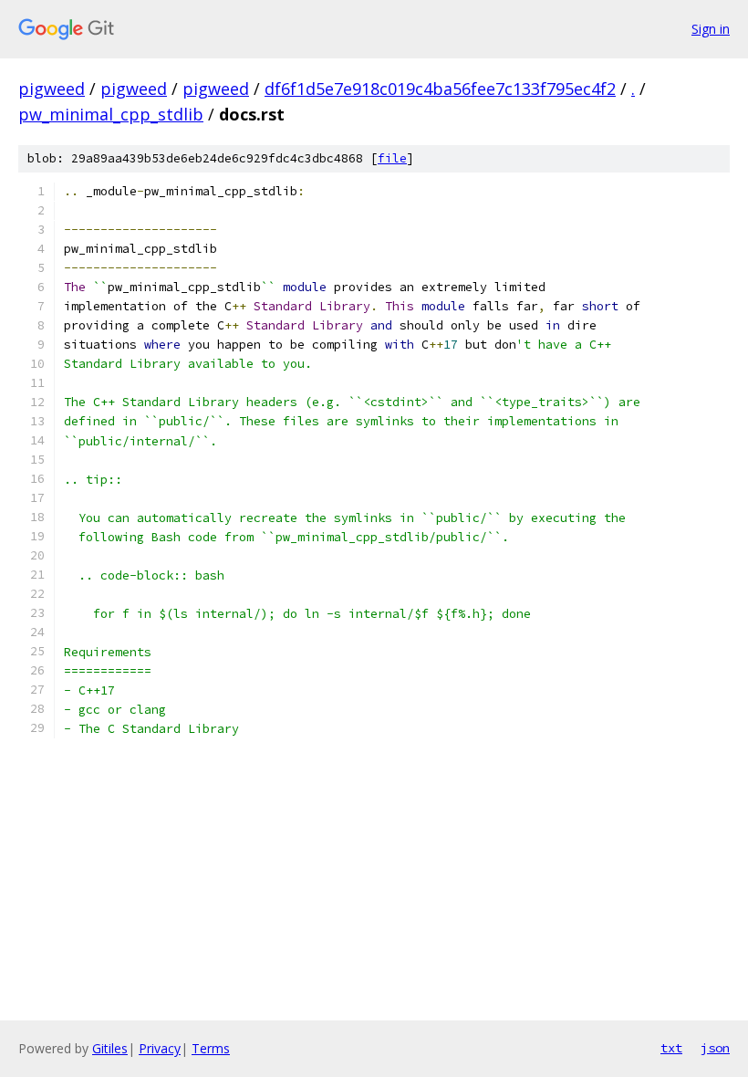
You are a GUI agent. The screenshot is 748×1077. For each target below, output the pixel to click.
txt (671, 1048)
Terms (211, 1048)
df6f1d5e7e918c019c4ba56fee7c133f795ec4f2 (440, 88)
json (715, 1048)
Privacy (160, 1048)
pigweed (51, 88)
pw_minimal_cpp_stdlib (110, 114)
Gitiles (110, 1048)
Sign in (710, 28)
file (392, 158)
